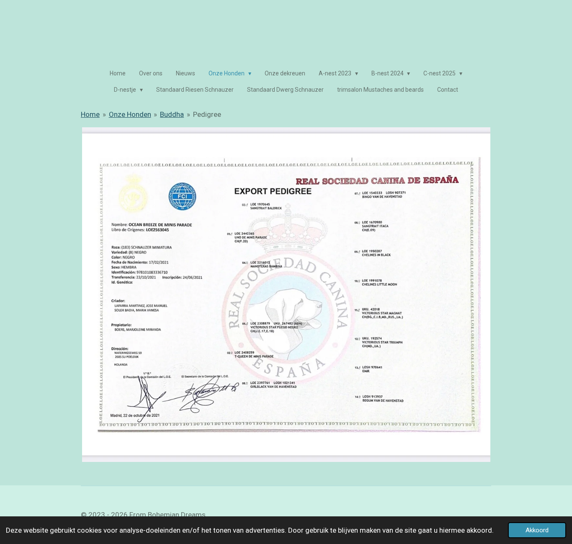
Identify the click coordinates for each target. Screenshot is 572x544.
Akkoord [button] (537, 530)
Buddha (172, 114)
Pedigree (207, 114)
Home (90, 114)
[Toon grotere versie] (286, 294)
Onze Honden (130, 114)
